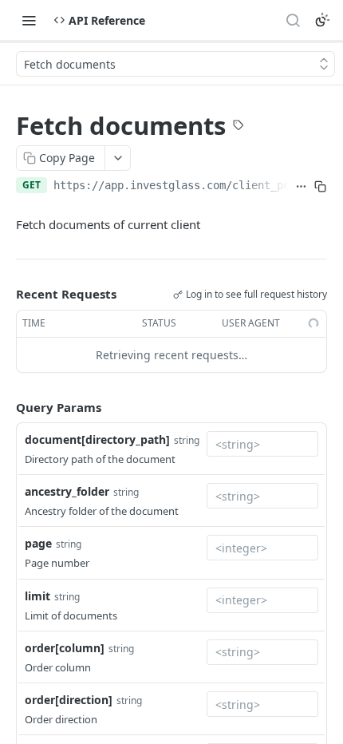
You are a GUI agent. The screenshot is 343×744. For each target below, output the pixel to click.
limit (37, 596)
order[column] (64, 647)
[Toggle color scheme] (322, 20)
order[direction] (68, 699)
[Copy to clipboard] (320, 186)
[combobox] (262, 444)
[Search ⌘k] (293, 20)
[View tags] (238, 127)
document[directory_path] (97, 439)
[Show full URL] (301, 186)
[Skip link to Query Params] (5, 407)
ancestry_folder (67, 491)
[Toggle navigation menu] (28, 20)
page (38, 543)
